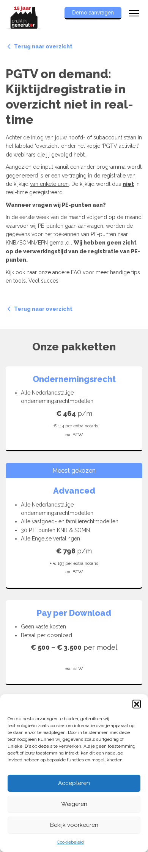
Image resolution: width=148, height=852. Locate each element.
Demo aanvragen (93, 13)
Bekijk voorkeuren (74, 825)
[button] (136, 704)
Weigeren (74, 804)
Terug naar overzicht (42, 46)
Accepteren (74, 783)
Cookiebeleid (70, 842)
